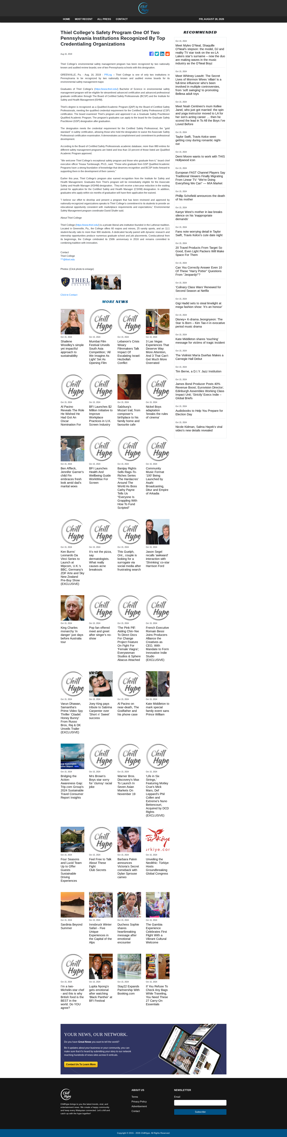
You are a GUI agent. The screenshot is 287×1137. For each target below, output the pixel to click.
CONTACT (122, 19)
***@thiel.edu (68, 259)
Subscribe (200, 1112)
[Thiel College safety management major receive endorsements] (106, 282)
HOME (66, 19)
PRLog (108, 74)
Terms (135, 1097)
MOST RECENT (84, 19)
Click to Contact (69, 295)
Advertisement (139, 1106)
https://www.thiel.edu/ (106, 89)
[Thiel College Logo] (75, 282)
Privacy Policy (139, 1101)
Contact (136, 1111)
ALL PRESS (104, 19)
